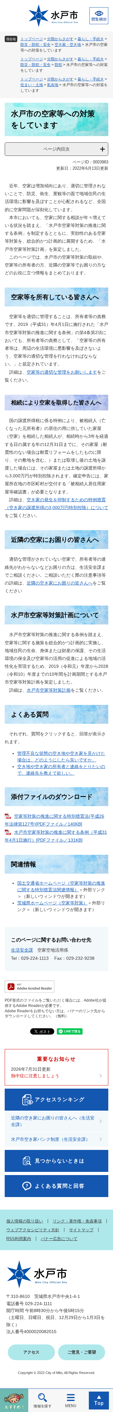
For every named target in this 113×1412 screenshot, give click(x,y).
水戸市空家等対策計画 (49, 690)
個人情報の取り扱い (24, 1221)
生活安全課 (22, 950)
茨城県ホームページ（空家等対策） (52, 902)
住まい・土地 (31, 85)
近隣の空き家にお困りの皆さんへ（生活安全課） (52, 1121)
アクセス (31, 1352)
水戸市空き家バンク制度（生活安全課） (50, 1139)
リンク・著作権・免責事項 (77, 1221)
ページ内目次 (56, 148)
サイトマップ (81, 1230)
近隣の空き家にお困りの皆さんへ (60, 582)
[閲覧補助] (98, 15)
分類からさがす (60, 39)
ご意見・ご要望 (81, 1352)
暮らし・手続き (91, 39)
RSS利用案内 (18, 1239)
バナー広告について (59, 1239)
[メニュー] (70, 1400)
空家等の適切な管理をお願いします (62, 372)
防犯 (58, 65)
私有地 (52, 85)
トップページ (31, 39)
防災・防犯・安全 (35, 44)
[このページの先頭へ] (99, 1400)
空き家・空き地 (68, 44)
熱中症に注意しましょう (35, 1075)
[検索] (42, 1400)
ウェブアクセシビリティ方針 (32, 1230)
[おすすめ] (14, 1400)
